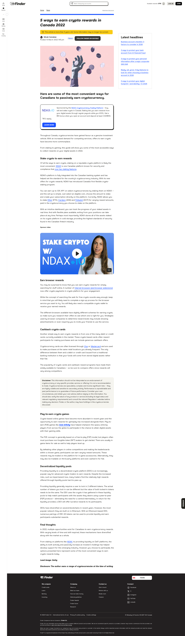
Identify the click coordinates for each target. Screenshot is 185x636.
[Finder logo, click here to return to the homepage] (20, 3)
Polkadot (79, 200)
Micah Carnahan (50, 37)
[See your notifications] (163, 3)
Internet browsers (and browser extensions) (94, 288)
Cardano (62, 200)
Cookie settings (91, 615)
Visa (86, 346)
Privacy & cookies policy (77, 615)
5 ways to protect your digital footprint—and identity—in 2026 (134, 82)
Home (42, 10)
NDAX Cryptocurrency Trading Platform (87, 108)
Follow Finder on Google (88, 38)
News (48, 10)
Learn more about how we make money (61, 625)
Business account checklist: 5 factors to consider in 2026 (132, 43)
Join (179, 3)
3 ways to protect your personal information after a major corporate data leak (135, 61)
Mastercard (96, 346)
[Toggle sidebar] (6, 13)
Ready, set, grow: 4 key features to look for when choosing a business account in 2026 (134, 72)
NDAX (58, 166)
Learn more (49, 125)
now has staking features (66, 169)
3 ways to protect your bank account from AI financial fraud (133, 51)
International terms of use (61, 615)
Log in (170, 4)
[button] (77, 253)
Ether (50, 200)
